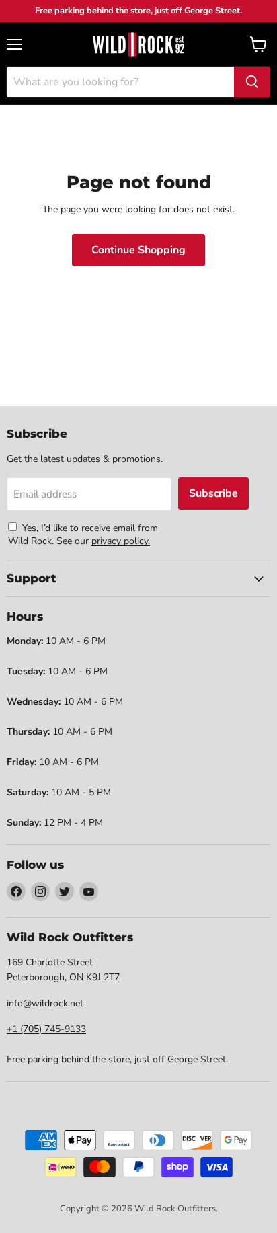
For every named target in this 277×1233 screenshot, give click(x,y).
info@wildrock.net (45, 1003)
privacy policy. (120, 540)
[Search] (252, 82)
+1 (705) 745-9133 (46, 1029)
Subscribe (213, 493)
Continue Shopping (138, 250)
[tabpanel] (138, 44)
